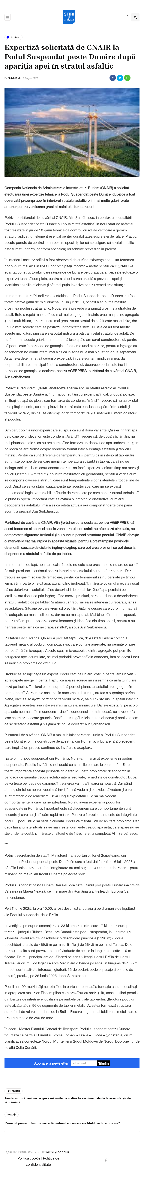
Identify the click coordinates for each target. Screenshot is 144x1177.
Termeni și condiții (55, 1152)
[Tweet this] (120, 78)
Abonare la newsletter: (51, 1063)
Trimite (103, 1064)
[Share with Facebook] (113, 78)
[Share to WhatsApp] (127, 78)
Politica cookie (28, 1158)
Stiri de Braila (14, 78)
